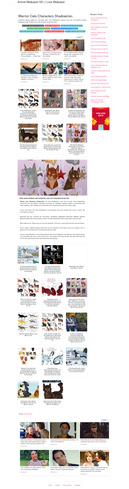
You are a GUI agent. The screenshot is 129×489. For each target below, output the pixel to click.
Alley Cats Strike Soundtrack (99, 52)
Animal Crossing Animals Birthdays (98, 92)
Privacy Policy (67, 485)
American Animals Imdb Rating (100, 96)
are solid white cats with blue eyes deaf (31, 31)
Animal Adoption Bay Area (99, 76)
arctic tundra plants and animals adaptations (64, 28)
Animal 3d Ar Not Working (98, 42)
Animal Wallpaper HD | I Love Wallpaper (41, 2)
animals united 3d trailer (52, 26)
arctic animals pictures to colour (54, 31)
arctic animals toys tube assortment (71, 26)
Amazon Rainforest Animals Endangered (99, 19)
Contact (57, 485)
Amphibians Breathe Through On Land (100, 57)
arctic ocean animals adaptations (75, 31)
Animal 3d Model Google (98, 38)
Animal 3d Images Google (98, 80)
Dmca (50, 485)
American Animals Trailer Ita (99, 49)
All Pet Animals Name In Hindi (100, 62)
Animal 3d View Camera (98, 23)
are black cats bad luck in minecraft (33, 26)
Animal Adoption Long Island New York (99, 28)
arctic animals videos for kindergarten (38, 28)
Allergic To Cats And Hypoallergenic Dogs (97, 101)
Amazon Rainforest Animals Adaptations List (99, 66)
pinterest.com (28, 414)
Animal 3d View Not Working (99, 45)
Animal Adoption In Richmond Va (100, 87)
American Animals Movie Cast (100, 83)
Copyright (77, 485)
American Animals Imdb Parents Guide (100, 72)
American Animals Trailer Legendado (98, 34)
